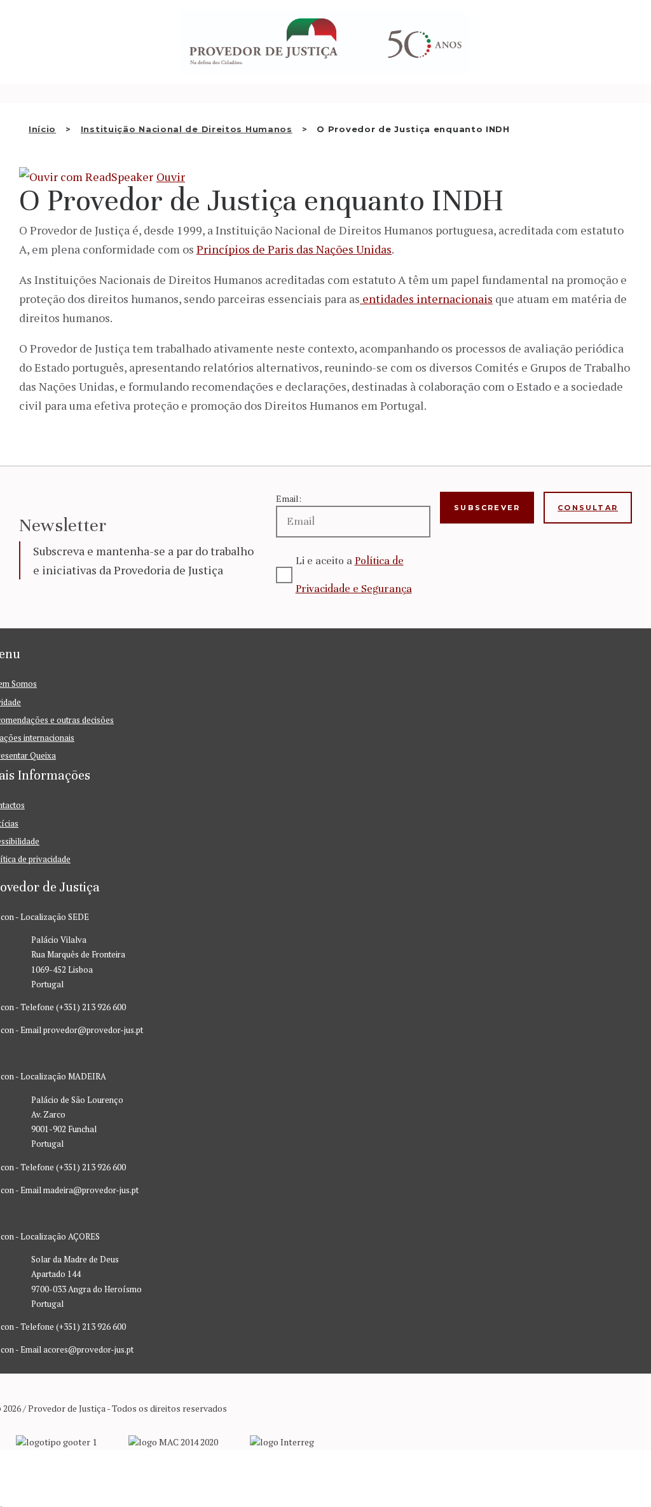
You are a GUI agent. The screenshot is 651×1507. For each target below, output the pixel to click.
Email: (288, 498)
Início (42, 129)
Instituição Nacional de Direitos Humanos (186, 129)
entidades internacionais (426, 298)
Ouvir (170, 176)
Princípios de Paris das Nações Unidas (294, 249)
